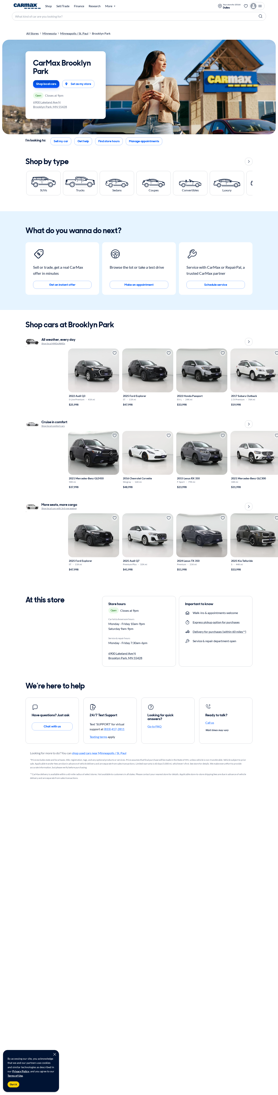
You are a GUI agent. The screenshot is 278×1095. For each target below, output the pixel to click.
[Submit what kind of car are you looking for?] (260, 16)
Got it (13, 1084)
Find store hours (109, 141)
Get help (83, 141)
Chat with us (52, 726)
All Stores (32, 33)
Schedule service (215, 285)
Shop (48, 6)
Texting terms (98, 737)
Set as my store (81, 84)
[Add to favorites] (115, 353)
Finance (79, 6)
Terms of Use (15, 1075)
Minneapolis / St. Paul (74, 33)
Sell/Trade (62, 6)
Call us (209, 722)
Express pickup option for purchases (216, 622)
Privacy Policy (20, 1071)
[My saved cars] (246, 6)
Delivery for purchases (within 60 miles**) (219, 631)
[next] (248, 161)
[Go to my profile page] (257, 6)
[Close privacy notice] (54, 1054)
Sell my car (61, 141)
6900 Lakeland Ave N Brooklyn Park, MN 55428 (50, 104)
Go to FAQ (155, 726)
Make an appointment (139, 285)
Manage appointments (144, 141)
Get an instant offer (62, 285)
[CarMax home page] (27, 6)
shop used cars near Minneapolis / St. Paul (99, 753)
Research (95, 6)
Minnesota (49, 33)
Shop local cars (46, 84)
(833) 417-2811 (114, 729)
